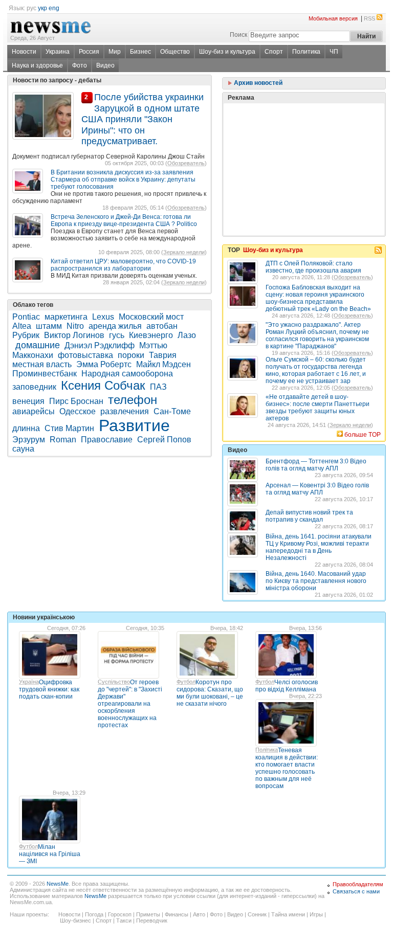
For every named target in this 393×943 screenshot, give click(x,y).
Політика (266, 750)
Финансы (176, 914)
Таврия (163, 355)
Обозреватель (186, 163)
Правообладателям (358, 884)
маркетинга (66, 316)
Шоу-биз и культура (227, 51)
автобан (162, 326)
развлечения (124, 411)
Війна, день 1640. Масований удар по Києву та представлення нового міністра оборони (316, 581)
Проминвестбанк (44, 373)
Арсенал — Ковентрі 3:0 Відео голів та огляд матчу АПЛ (317, 489)
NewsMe (58, 884)
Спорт (274, 51)
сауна (23, 448)
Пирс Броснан (76, 401)
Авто (199, 914)
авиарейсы (33, 411)
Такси (124, 920)
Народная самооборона (127, 373)
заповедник (34, 387)
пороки (131, 355)
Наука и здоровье (37, 65)
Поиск (238, 34)
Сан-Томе (172, 411)
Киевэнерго (151, 335)
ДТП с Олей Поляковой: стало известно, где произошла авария (313, 267)
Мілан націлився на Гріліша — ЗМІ (49, 854)
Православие (107, 439)
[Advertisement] (304, 143)
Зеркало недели (184, 252)
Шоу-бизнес (75, 920)
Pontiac (26, 316)
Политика (306, 51)
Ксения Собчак (103, 385)
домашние (37, 345)
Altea (21, 326)
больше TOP (362, 434)
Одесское (77, 411)
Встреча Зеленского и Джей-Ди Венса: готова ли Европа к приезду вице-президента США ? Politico (124, 220)
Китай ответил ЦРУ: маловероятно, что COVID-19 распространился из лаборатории (123, 265)
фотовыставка (85, 355)
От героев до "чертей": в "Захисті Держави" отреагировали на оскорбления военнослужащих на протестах (130, 704)
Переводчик (151, 920)
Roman (63, 439)
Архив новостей (257, 82)
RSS (369, 18)
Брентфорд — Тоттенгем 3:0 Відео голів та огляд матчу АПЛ (316, 465)
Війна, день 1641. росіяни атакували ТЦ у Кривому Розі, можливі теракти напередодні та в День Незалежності (319, 547)
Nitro (75, 326)
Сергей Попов (164, 439)
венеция (28, 401)
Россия (89, 51)
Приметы (148, 914)
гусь (116, 335)
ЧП (334, 51)
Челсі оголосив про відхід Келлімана (286, 686)
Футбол (186, 682)
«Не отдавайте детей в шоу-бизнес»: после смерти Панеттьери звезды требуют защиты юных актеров (317, 407)
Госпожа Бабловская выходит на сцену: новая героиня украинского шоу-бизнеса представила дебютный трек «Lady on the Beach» (318, 298)
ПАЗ (158, 387)
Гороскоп (120, 914)
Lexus (103, 316)
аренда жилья (115, 326)
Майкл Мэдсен (163, 364)
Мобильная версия (333, 18)
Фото (79, 65)
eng (54, 8)
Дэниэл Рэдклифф (99, 345)
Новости (24, 51)
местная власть (42, 364)
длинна (26, 428)
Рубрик (25, 335)
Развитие (134, 425)
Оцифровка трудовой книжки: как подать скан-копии (49, 689)
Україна (29, 682)
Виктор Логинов (74, 335)
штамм (49, 326)
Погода (94, 914)
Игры (316, 914)
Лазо (187, 335)
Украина (58, 51)
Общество (175, 51)
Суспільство (114, 682)
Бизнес (140, 51)
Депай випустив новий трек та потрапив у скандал (309, 516)
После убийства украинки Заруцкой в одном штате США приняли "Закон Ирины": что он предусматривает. (142, 119)
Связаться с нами (356, 891)
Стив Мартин (69, 428)
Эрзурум (28, 439)
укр (42, 8)
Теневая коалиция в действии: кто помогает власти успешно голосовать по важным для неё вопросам (286, 768)
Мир (114, 51)
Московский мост (151, 316)
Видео (105, 65)
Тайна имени (288, 914)
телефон (132, 400)
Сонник (257, 914)
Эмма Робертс (104, 364)
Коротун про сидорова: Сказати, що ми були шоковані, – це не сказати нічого (210, 693)
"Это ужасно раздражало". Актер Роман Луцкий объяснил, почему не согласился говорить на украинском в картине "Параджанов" (317, 335)
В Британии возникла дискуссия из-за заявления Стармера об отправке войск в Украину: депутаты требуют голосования (123, 179)
